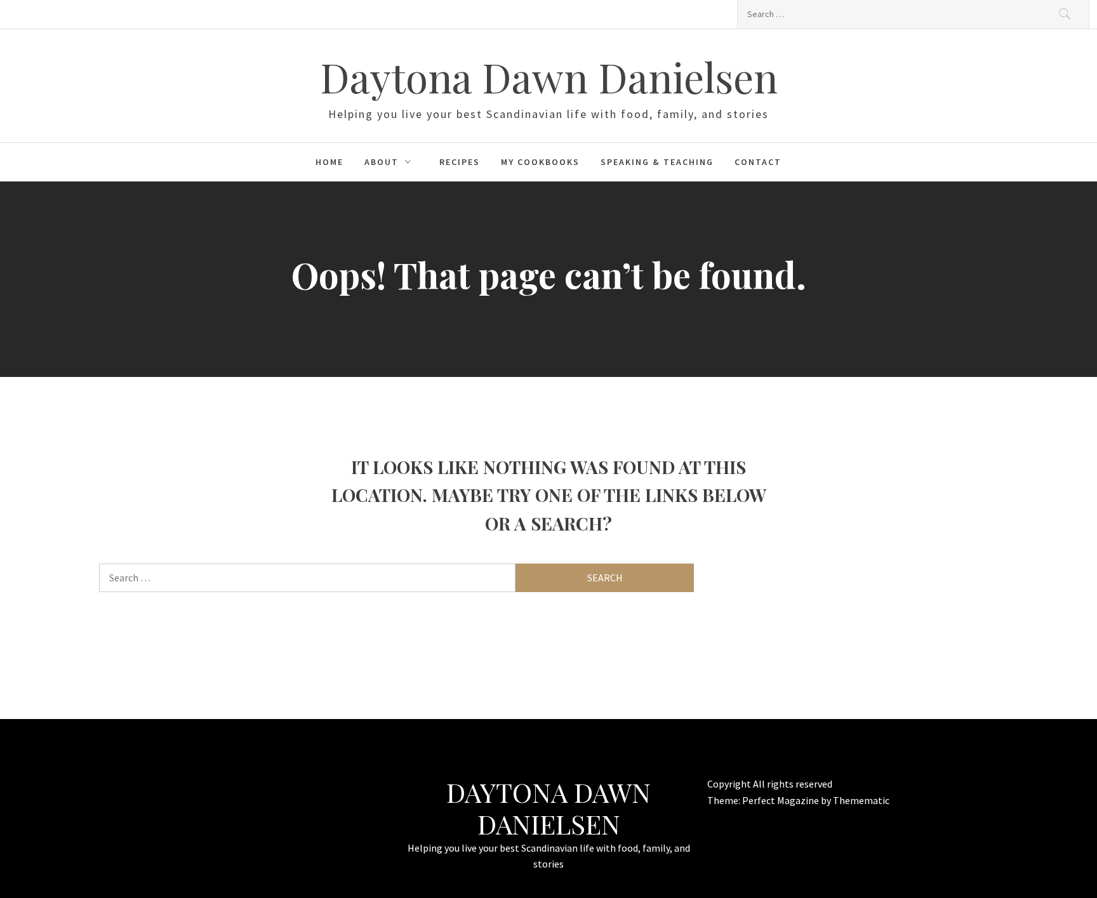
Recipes (459, 162)
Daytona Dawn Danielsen (549, 76)
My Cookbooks (540, 162)
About (381, 162)
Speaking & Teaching (657, 162)
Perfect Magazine (781, 800)
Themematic (861, 800)
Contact (758, 162)
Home (329, 162)
